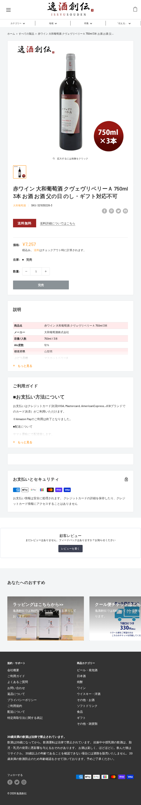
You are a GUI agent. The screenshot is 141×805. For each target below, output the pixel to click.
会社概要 (13, 670)
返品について (16, 693)
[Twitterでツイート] (118, 211)
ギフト (81, 717)
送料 (36, 250)
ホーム (11, 33)
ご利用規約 (14, 705)
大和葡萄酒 (19, 205)
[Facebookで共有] (104, 211)
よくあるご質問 (17, 682)
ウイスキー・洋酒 (88, 693)
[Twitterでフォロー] (16, 782)
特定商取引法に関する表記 (25, 717)
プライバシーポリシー (22, 700)
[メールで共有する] (125, 211)
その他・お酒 (86, 700)
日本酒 (81, 676)
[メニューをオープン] (8, 9)
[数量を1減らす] (26, 271)
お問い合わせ (16, 688)
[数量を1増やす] (46, 271)
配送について (16, 711)
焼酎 (80, 682)
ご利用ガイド (16, 676)
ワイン (81, 688)
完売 (41, 285)
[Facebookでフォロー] (9, 782)
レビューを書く (70, 548)
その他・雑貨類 (87, 723)
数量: (16, 271)
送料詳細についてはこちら (57, 223)
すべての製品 (26, 33)
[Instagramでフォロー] (23, 782)
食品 (80, 711)
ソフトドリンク (87, 705)
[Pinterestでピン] (111, 211)
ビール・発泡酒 (87, 670)
